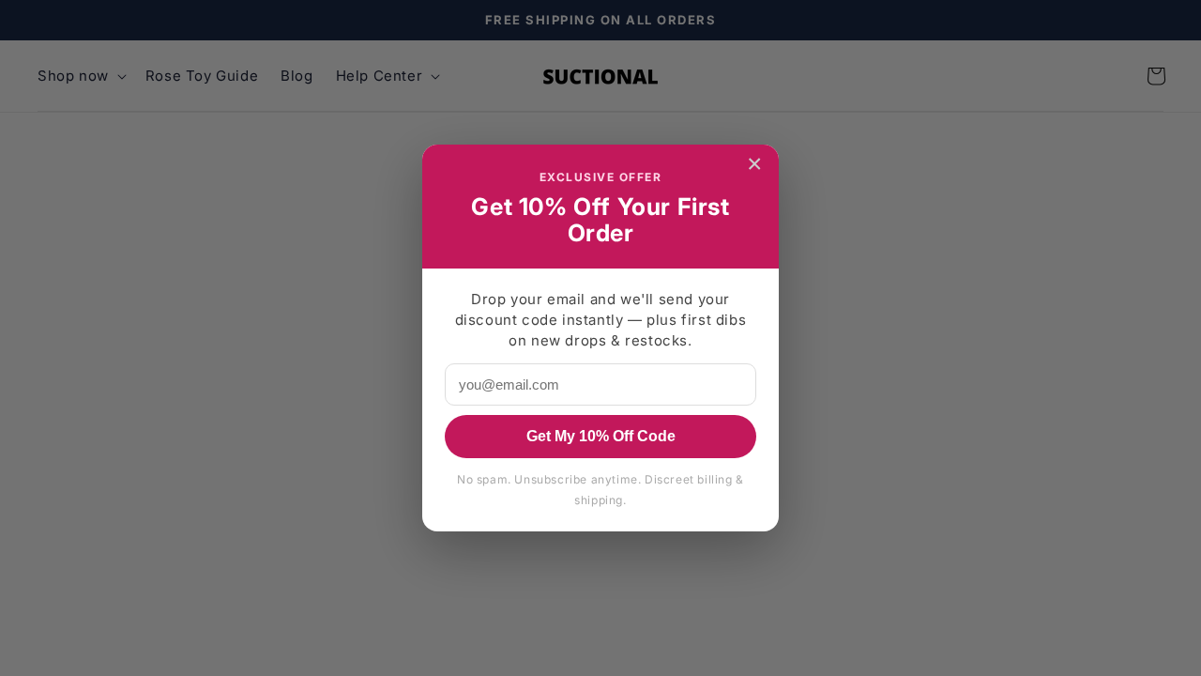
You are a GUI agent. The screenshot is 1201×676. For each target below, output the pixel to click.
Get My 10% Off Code (601, 436)
